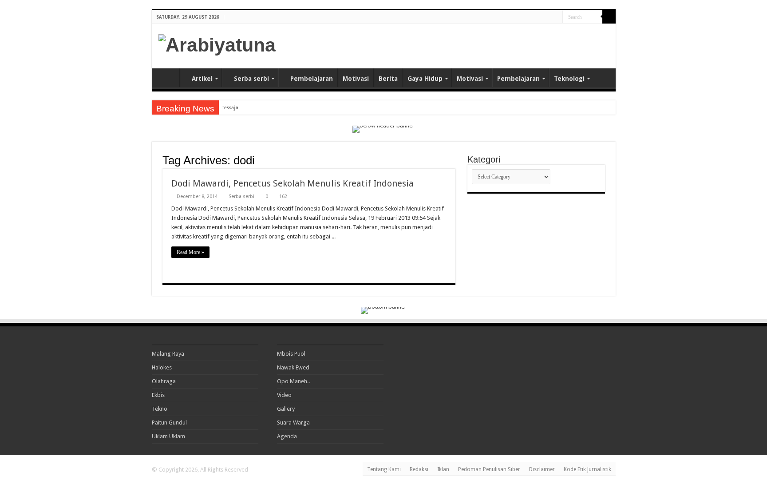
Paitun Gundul (169, 422)
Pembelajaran (311, 78)
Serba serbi (251, 78)
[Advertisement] (505, 46)
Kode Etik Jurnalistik (587, 469)
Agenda (287, 436)
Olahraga (164, 381)
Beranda (167, 77)
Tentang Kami (384, 469)
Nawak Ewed (293, 367)
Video (284, 395)
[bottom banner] (384, 309)
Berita (388, 78)
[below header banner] (383, 128)
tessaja (230, 107)
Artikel (202, 78)
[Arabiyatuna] (217, 43)
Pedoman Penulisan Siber (489, 469)
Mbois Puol (291, 353)
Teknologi (569, 78)
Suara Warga (293, 422)
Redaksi (419, 469)
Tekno (159, 408)
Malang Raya (168, 353)
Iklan (443, 469)
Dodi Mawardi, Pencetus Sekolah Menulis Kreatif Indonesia (292, 183)
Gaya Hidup (425, 78)
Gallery (286, 408)
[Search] (609, 17)
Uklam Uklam (168, 436)
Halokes (162, 367)
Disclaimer (542, 469)
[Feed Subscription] (453, 159)
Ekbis (158, 395)
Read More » (190, 252)
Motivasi (356, 78)
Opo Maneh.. (293, 381)
